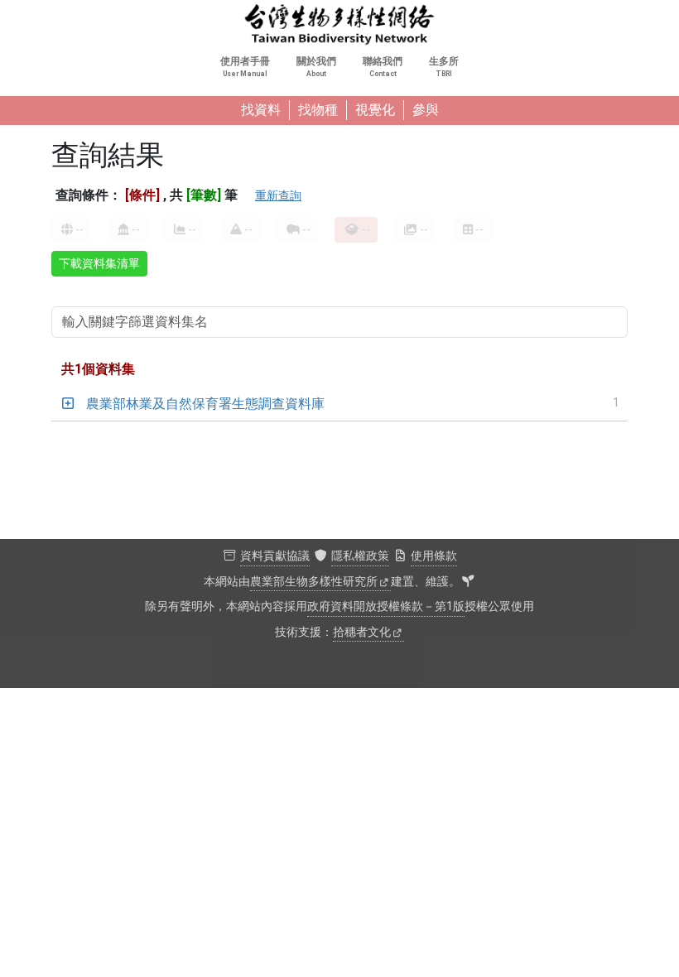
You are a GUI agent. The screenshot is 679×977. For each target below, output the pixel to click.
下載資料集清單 (99, 263)
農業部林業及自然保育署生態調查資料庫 (205, 403)
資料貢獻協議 (275, 556)
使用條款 (434, 556)
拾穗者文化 (362, 632)
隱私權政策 (360, 556)
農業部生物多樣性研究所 (314, 582)
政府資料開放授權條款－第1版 (386, 606)
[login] (467, 582)
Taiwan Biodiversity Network (339, 25)
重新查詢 (278, 195)
